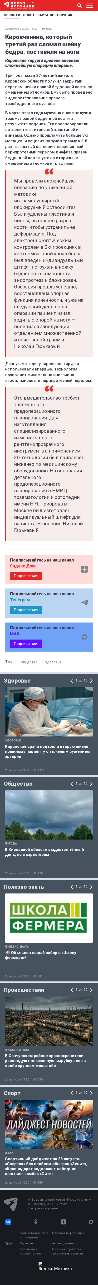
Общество (29, 662)
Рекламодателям (63, 1243)
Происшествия (24, 990)
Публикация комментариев (31, 1251)
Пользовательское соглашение (34, 1235)
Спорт (12, 1093)
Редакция (27, 1243)
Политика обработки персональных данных (67, 1251)
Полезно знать (24, 887)
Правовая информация (67, 1233)
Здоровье (53, 662)
